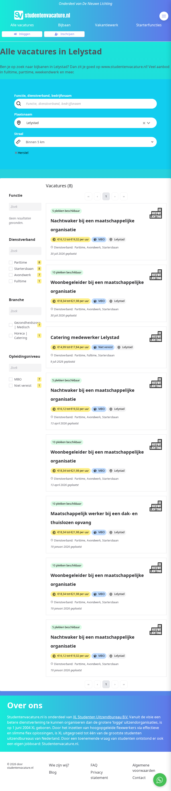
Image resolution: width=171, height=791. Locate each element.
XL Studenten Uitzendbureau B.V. (100, 717)
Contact (139, 777)
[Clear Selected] (144, 123)
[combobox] (88, 122)
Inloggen (24, 34)
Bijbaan (64, 25)
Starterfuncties (149, 25)
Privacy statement (99, 775)
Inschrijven (67, 34)
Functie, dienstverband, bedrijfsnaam (43, 95)
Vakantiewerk (106, 25)
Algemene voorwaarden (143, 768)
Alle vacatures (22, 25)
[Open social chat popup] (160, 780)
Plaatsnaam (23, 114)
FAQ (94, 765)
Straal (18, 134)
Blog (53, 772)
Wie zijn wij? (59, 765)
